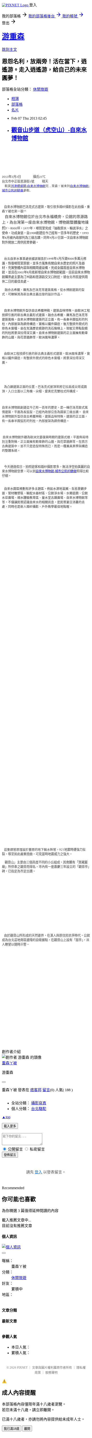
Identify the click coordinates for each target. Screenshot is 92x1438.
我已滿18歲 (11, 1428)
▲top (6, 1117)
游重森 (13, 36)
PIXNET (22, 1367)
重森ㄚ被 (9, 1063)
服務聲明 (51, 1372)
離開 (27, 1428)
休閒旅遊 (40, 89)
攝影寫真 (38, 1103)
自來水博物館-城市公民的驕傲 (56, 471)
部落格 (17, 104)
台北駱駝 (38, 1109)
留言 (46, 1090)
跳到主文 (9, 50)
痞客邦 (36, 1090)
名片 (15, 110)
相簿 (15, 99)
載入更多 (10, 1126)
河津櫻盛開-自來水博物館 (28, 186)
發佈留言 (10, 1155)
